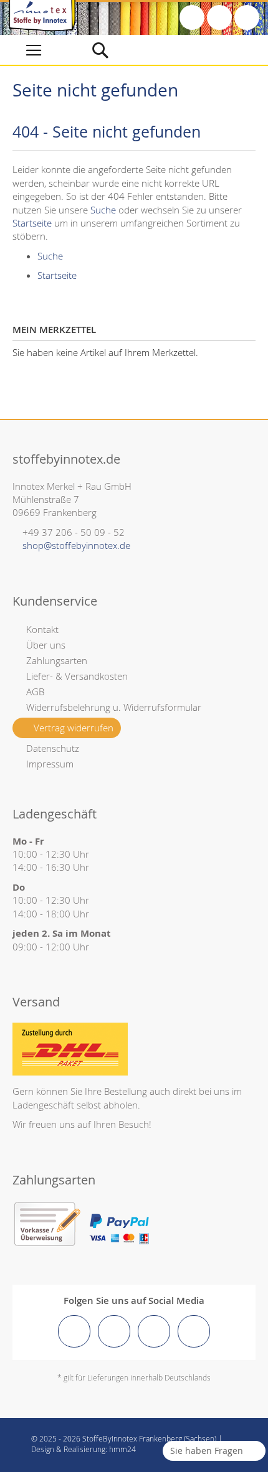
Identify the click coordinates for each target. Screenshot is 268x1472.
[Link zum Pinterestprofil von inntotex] (154, 1331)
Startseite (32, 223)
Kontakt (42, 629)
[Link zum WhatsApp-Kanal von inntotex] (194, 1331)
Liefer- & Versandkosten (77, 676)
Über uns (45, 645)
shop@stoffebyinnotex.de (76, 545)
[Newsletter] (246, 17)
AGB (35, 691)
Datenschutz (52, 748)
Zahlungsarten (56, 660)
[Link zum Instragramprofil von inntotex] (114, 1331)
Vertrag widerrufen (73, 727)
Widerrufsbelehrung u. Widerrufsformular (113, 707)
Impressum (50, 763)
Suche (103, 210)
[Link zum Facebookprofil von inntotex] (74, 1331)
